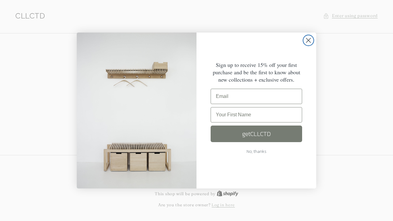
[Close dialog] (308, 40)
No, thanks (257, 151)
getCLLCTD (256, 133)
